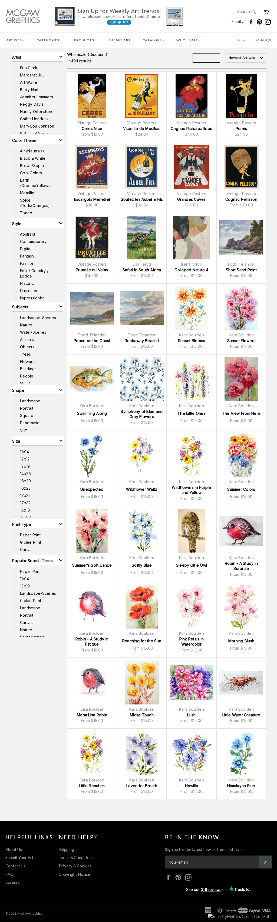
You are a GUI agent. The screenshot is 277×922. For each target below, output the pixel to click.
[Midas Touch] (142, 682)
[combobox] (246, 58)
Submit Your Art (19, 857)
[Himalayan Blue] (241, 753)
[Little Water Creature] (241, 682)
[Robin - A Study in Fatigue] (92, 607)
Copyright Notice (74, 874)
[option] (37, 68)
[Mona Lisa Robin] (92, 682)
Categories (48, 40)
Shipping (66, 849)
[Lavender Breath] (142, 753)
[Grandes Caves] (191, 167)
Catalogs (152, 40)
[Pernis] (241, 96)
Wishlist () (264, 40)
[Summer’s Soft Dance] (92, 531)
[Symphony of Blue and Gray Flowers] (142, 379)
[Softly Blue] (142, 531)
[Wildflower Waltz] (142, 455)
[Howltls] (191, 753)
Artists (14, 40)
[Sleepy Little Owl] (191, 531)
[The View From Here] (241, 379)
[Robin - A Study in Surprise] (241, 531)
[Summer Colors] (241, 455)
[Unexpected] (92, 455)
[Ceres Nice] (92, 96)
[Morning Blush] (241, 607)
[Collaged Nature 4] (191, 237)
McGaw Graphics (30, 913)
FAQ (9, 874)
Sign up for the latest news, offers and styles (205, 849)
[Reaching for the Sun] (142, 607)
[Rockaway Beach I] (142, 308)
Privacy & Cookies (75, 865)
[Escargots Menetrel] (92, 167)
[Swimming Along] (92, 379)
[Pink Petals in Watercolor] (191, 607)
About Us (13, 849)
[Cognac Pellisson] (241, 167)
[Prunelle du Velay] (92, 237)
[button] (37, 57)
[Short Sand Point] (241, 237)
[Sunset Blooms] (191, 308)
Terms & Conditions (76, 857)
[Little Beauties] (92, 753)
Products (84, 40)
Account (243, 40)
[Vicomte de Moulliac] (142, 96)
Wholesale (187, 40)
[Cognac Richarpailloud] (191, 96)
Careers (12, 882)
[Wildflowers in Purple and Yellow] (191, 455)
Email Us (239, 21)
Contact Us (15, 865)
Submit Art (120, 40)
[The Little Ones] (191, 379)
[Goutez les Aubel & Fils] (142, 167)
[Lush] (191, 682)
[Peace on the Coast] (92, 308)
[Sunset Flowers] (241, 308)
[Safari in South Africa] (142, 237)
